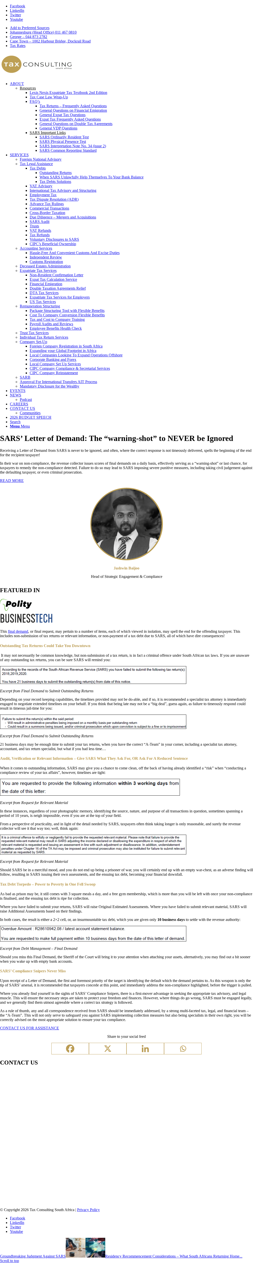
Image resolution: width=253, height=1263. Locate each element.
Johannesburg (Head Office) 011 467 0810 (43, 32)
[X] (107, 1048)
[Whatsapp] (183, 1048)
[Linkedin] (145, 1048)
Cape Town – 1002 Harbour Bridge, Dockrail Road (50, 41)
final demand (18, 631)
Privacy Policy (88, 1210)
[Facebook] (70, 1048)
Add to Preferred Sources (29, 28)
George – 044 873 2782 (28, 37)
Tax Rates (17, 46)
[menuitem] (131, 28)
